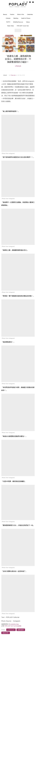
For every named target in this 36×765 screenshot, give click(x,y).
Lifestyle (8, 18)
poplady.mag (14, 624)
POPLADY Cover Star (23, 25)
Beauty (5, 14)
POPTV (8, 22)
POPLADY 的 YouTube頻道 (13, 626)
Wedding (15, 18)
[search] (24, 2)
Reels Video (10, 25)
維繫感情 (21, 630)
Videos (28, 22)
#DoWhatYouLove (18, 22)
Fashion (12, 14)
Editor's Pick (20, 14)
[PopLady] (18, 5)
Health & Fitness (25, 18)
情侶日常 (6, 633)
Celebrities (30, 14)
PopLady (13, 75)
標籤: (3, 630)
